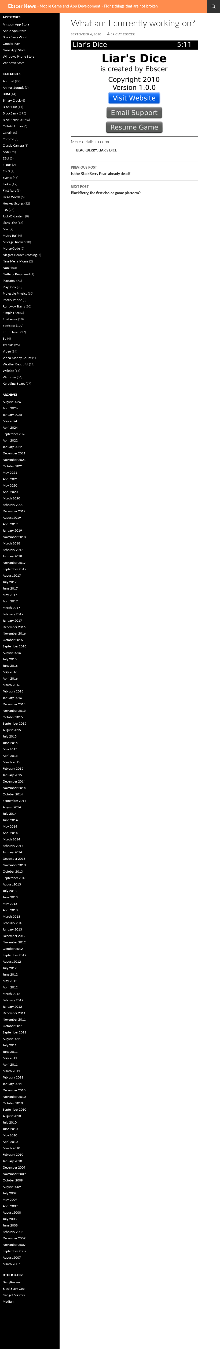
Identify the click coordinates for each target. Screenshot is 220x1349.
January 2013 (12, 929)
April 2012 (10, 987)
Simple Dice (11, 312)
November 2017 (14, 562)
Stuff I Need (11, 332)
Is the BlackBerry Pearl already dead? (100, 171)
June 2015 (10, 742)
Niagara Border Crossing (20, 255)
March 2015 (11, 762)
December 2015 (14, 704)
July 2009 (10, 1193)
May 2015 (10, 749)
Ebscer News (22, 6)
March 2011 (11, 1071)
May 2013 (10, 903)
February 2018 (13, 549)
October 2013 (13, 871)
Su (4, 338)
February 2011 (13, 1077)
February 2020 (13, 504)
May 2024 (10, 421)
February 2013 (13, 923)
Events (7, 177)
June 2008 (10, 1225)
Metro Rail (10, 235)
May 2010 (10, 1135)
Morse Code (11, 248)
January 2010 (12, 1161)
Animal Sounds (13, 87)
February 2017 (13, 614)
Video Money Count (17, 358)
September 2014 (14, 800)
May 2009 (10, 1199)
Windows (9, 377)
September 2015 (14, 723)
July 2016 (10, 659)
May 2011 (10, 1058)
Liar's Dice (107, 150)
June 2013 (10, 897)
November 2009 (14, 1174)
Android (8, 81)
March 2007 (11, 1264)
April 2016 (10, 678)
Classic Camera (13, 145)
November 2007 (14, 1244)
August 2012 (12, 961)
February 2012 (13, 1000)
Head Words (11, 197)
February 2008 (13, 1231)
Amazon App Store (16, 24)
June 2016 (10, 665)
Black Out (10, 107)
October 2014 (13, 794)
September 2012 (14, 955)
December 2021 (14, 453)
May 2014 (10, 826)
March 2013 (11, 916)
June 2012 (10, 974)
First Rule (9, 190)
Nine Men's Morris (15, 261)
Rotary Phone (12, 300)
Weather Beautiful (15, 364)
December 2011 (14, 1013)
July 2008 (10, 1219)
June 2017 (10, 588)
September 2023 (14, 434)
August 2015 (12, 730)
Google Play (11, 43)
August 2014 (12, 807)
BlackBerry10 (12, 119)
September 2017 (14, 569)
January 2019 (12, 530)
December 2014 (14, 781)
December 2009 (14, 1167)
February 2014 (13, 845)
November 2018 (14, 537)
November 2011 (14, 1019)
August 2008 (12, 1212)
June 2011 (10, 1051)
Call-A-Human (13, 126)
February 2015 (13, 768)
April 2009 (10, 1206)
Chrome (8, 139)
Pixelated (9, 280)
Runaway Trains (14, 306)
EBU (6, 158)
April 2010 (10, 1141)
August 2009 (12, 1186)
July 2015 (10, 736)
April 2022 (10, 440)
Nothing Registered (16, 274)
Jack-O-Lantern (13, 216)
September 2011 (14, 1032)
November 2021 (14, 459)
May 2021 (10, 472)
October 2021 (13, 466)
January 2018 (12, 556)
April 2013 (10, 910)
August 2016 (12, 652)
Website (8, 370)
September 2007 (14, 1251)
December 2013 (14, 858)
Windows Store (13, 63)
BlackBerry (86, 150)
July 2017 (10, 582)
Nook (6, 267)
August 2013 (12, 884)
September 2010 (14, 1109)
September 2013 (14, 878)
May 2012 (10, 981)
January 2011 (12, 1083)
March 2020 (11, 498)
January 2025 (12, 414)
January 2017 (12, 620)
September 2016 (14, 646)
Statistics (9, 325)
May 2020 (10, 485)
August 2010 (12, 1116)
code (6, 152)
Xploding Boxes (14, 383)
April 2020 (10, 492)
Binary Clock (12, 100)
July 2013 (10, 890)
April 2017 (10, 601)
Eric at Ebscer (123, 34)
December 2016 (14, 627)
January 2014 (12, 852)
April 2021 (10, 479)
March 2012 (11, 993)
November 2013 (14, 865)
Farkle (7, 184)
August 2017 (12, 575)
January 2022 (12, 447)
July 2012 (10, 968)
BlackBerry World (15, 37)
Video (7, 351)
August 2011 (12, 1038)
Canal (7, 132)
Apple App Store (14, 30)
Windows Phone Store (18, 56)
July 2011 (10, 1045)
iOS (5, 210)
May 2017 (10, 594)
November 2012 (14, 942)
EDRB (7, 164)
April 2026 (10, 408)
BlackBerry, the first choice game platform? (106, 190)
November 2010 (14, 1096)
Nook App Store (14, 50)
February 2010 (13, 1154)
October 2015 (13, 717)
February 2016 (13, 691)
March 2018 (11, 543)
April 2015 (10, 755)
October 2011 (13, 1026)
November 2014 (14, 788)
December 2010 (14, 1090)
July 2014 (10, 813)
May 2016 (10, 672)
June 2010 (10, 1129)
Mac (6, 229)
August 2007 (12, 1257)
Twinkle (8, 345)
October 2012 (13, 948)
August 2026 (12, 401)
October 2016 (13, 640)
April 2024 (10, 427)
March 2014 (11, 839)
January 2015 (12, 775)
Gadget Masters (14, 1295)
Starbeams (10, 319)
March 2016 (11, 685)
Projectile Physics (15, 293)
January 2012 (12, 1006)
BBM (6, 94)
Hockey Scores (13, 203)
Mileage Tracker (14, 242)
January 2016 (12, 697)
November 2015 (14, 710)
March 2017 (11, 607)
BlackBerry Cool (14, 1288)
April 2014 (10, 833)
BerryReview (11, 1282)
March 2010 (11, 1148)
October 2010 (13, 1103)
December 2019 (14, 511)
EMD (6, 171)
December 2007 (14, 1238)
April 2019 (10, 524)
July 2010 (10, 1122)
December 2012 (14, 935)
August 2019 (12, 517)
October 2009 (13, 1180)
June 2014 (10, 820)
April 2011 (10, 1064)
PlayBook (9, 287)
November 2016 (14, 633)
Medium (8, 1301)
